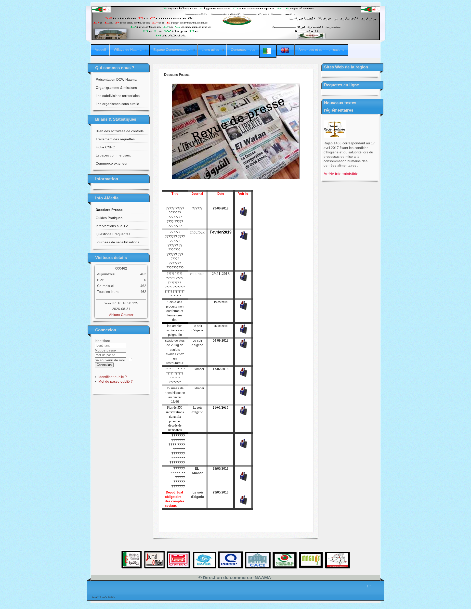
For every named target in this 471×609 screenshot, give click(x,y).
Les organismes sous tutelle (117, 104)
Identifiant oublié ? (112, 377)
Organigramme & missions (116, 88)
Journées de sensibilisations (117, 242)
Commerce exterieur (112, 163)
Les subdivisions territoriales (118, 96)
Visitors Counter (121, 315)
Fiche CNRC (105, 147)
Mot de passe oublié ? (115, 381)
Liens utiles (210, 50)
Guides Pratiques (109, 218)
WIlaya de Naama (128, 50)
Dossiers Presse (109, 210)
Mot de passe (105, 350)
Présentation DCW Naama (116, 79)
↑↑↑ (369, 586)
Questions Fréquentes (113, 234)
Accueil (100, 50)
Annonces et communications (321, 50)
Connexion (104, 365)
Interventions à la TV (112, 226)
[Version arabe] (267, 51)
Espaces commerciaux (113, 155)
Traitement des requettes (115, 139)
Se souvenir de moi (110, 360)
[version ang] (285, 50)
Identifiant (102, 341)
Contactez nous (243, 50)
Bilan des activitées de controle (120, 131)
